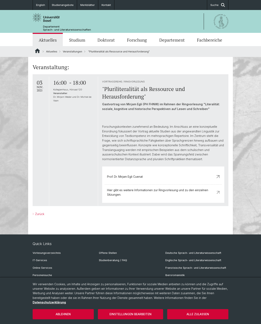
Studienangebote (63, 5)
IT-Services (40, 260)
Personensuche (42, 275)
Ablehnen (63, 314)
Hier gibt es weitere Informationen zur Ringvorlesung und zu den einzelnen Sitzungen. (157, 192)
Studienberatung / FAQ (113, 260)
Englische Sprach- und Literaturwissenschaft (193, 260)
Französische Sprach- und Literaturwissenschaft (195, 267)
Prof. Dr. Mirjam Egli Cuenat (125, 176)
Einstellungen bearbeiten (130, 314)
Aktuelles (48, 40)
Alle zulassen (198, 314)
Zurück (39, 214)
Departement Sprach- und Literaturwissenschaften (67, 28)
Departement (172, 40)
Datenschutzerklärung (49, 302)
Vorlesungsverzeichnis (47, 252)
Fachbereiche (209, 40)
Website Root (37, 51)
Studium (77, 40)
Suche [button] (214, 5)
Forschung (137, 40)
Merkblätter (87, 5)
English (40, 5)
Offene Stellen (108, 252)
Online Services (42, 267)
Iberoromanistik (175, 275)
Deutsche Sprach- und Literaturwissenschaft (193, 252)
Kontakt (106, 5)
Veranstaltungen (72, 51)
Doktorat (106, 40)
